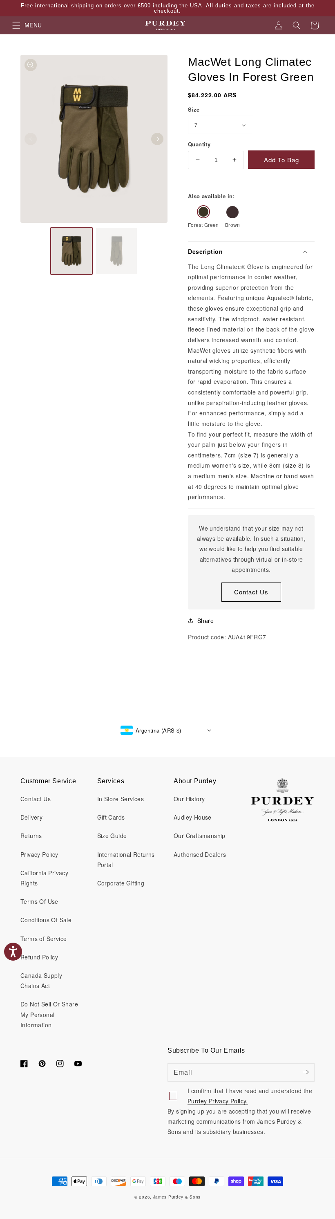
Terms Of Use (39, 901)
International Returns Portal (126, 859)
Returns (31, 835)
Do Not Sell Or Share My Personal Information (49, 1014)
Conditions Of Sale (45, 920)
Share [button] (205, 620)
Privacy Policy (39, 854)
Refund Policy (39, 957)
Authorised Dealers (200, 854)
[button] (297, 25)
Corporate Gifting (121, 883)
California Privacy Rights (44, 878)
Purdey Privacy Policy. (218, 1101)
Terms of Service (43, 938)
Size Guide (112, 835)
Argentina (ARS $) (158, 730)
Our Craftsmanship (200, 835)
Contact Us (251, 591)
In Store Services (120, 799)
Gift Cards (111, 817)
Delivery (31, 817)
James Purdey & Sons (177, 1197)
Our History (189, 799)
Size (194, 109)
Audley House (193, 817)
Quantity (199, 144)
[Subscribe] (306, 1072)
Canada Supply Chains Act (41, 980)
